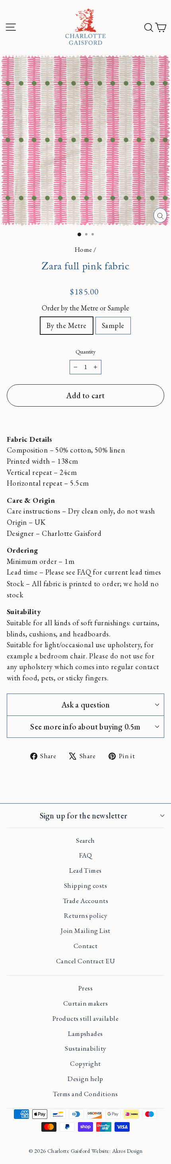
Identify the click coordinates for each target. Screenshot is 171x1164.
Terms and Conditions (85, 1093)
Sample (113, 325)
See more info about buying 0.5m (85, 726)
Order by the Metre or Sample (85, 307)
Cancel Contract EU (85, 960)
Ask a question (85, 705)
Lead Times (85, 870)
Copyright (85, 1063)
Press (85, 988)
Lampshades (85, 1033)
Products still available (85, 1018)
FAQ (84, 572)
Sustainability (85, 1048)
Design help (85, 1078)
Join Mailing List (85, 930)
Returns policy (85, 915)
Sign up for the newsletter (83, 815)
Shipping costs (85, 885)
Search (85, 840)
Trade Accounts (85, 900)
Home (83, 249)
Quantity (85, 351)
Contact (85, 945)
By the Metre (67, 325)
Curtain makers (85, 1003)
